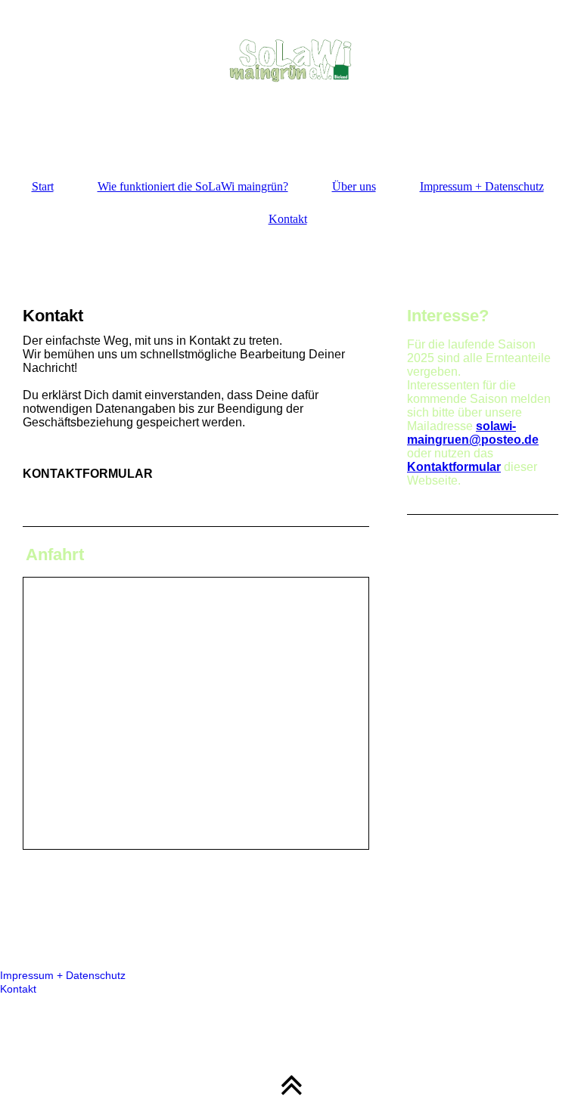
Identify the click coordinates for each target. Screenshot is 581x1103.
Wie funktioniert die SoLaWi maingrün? (193, 186)
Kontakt (288, 218)
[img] (290, 75)
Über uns (354, 186)
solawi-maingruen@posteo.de (473, 433)
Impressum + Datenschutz (482, 186)
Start (43, 186)
